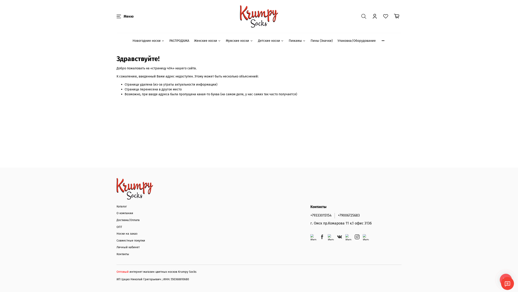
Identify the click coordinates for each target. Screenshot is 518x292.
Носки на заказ (127, 233)
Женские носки (205, 41)
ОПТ (119, 227)
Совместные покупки (131, 240)
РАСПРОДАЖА (179, 41)
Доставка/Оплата (128, 220)
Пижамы (295, 41)
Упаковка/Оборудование (357, 41)
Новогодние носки (147, 41)
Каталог (122, 206)
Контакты (123, 254)
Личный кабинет (128, 247)
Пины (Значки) (322, 41)
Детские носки (269, 41)
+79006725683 (349, 215)
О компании (125, 213)
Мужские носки (237, 41)
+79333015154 (320, 215)
